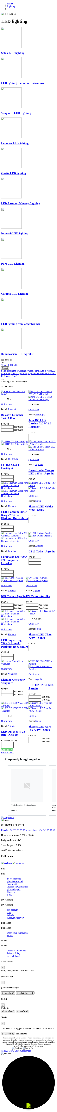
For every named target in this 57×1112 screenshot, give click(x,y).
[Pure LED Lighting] (11, 258)
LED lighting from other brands (20, 323)
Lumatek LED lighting (15, 143)
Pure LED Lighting (13, 263)
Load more (7, 749)
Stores (10, 935)
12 (2, 365)
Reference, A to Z (47, 373)
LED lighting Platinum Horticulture (22, 83)
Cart (9, 912)
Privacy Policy (13, 953)
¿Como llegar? (13, 889)
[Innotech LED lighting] (11, 228)
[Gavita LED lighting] (11, 167)
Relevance (28, 371)
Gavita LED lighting (13, 173)
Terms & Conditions (16, 950)
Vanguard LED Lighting (16, 113)
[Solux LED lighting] (11, 47)
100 (11, 365)
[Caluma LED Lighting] (11, 288)
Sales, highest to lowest (12, 371)
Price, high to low (31, 373)
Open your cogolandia (17, 933)
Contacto (11, 892)
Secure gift (12, 884)
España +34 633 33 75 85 (13, 830)
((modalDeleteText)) (25, 993)
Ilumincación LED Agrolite (17, 353)
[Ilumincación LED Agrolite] (11, 348)
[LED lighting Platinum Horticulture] (11, 77)
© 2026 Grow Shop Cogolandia (16, 1051)
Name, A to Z (40, 371)
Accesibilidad (13, 956)
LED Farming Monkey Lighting (20, 203)
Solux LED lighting (13, 52)
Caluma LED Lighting (14, 293)
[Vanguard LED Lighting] (11, 107)
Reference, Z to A (9, 376)
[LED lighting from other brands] (11, 318)
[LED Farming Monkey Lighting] (11, 197)
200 (16, 365)
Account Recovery (15, 918)
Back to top (7, 752)
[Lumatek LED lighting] (11, 137)
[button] (4, 790)
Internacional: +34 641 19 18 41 (40, 830)
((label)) (4, 1008)
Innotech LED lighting (14, 233)
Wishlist (10, 915)
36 (8, 365)
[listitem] (27, 790)
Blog (9, 894)
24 (5, 365)
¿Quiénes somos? (15, 881)
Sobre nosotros (14, 878)
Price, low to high (14, 373)
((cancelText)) (8, 993)
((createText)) (22, 1011)
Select (5, 368)
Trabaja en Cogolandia (17, 886)
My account (12, 910)
